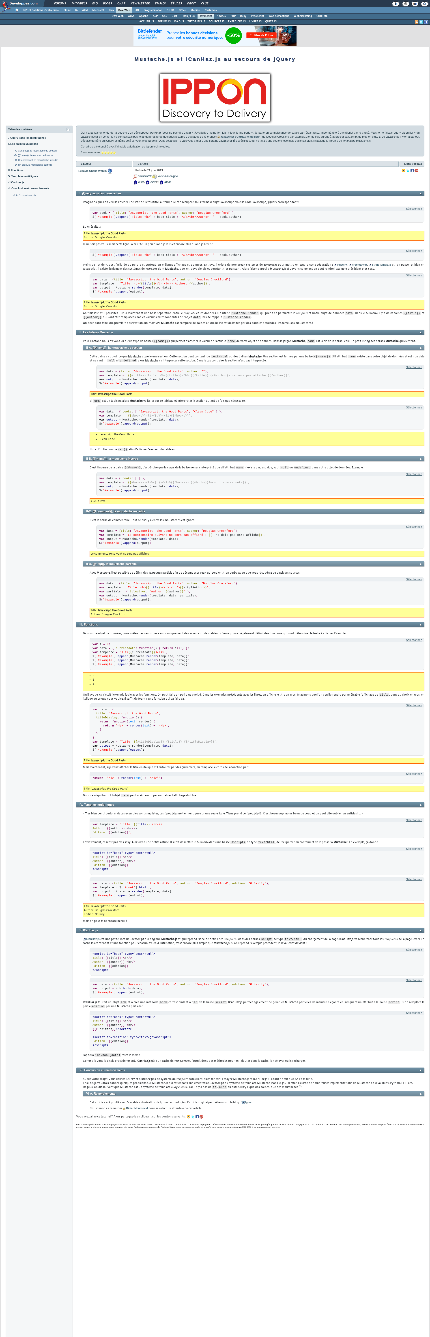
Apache (143, 16)
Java (111, 10)
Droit (191, 3)
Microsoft (98, 10)
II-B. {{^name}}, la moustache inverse (33, 155)
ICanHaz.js (93, 939)
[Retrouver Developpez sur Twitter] (421, 22)
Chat (121, 3)
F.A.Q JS (179, 21)
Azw (152, 182)
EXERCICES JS (237, 21)
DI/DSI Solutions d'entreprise (41, 10)
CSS (164, 16)
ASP (155, 16)
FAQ (95, 3)
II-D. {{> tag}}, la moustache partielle (32, 164)
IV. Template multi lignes (23, 176)
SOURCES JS (216, 21)
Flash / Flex (188, 16)
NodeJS (221, 16)
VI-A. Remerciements (24, 195)
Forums (60, 3)
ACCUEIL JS (146, 21)
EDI (137, 10)
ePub (141, 182)
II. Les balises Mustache (23, 143)
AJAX (131, 16)
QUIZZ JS (271, 21)
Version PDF (145, 176)
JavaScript (206, 16)
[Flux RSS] (416, 22)
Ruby (243, 16)
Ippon (248, 1102)
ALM (85, 10)
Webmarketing (303, 16)
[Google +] (416, 170)
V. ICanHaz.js (16, 182)
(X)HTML (321, 16)
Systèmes (211, 10)
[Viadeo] (403, 170)
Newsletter (140, 3)
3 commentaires (90, 152)
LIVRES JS (255, 21)
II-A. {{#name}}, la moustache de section (35, 150)
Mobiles (195, 10)
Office (182, 10)
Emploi (160, 3)
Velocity (342, 264)
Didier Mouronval (137, 1108)
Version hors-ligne (167, 176)
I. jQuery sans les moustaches (27, 137)
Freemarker (359, 264)
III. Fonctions (16, 170)
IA (76, 10)
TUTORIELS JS (196, 21)
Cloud (67, 10)
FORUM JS (164, 21)
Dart (174, 16)
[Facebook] (412, 170)
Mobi (167, 182)
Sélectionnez (414, 208)
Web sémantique (279, 16)
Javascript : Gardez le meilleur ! (240, 136)
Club (204, 3)
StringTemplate (381, 264)
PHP (233, 16)
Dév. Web (124, 10)
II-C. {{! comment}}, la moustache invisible (35, 160)
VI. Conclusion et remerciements (28, 188)
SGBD (170, 10)
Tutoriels (79, 3)
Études (176, 3)
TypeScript (257, 16)
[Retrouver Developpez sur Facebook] (426, 22)
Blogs (107, 3)
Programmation (153, 10)
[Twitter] (408, 170)
